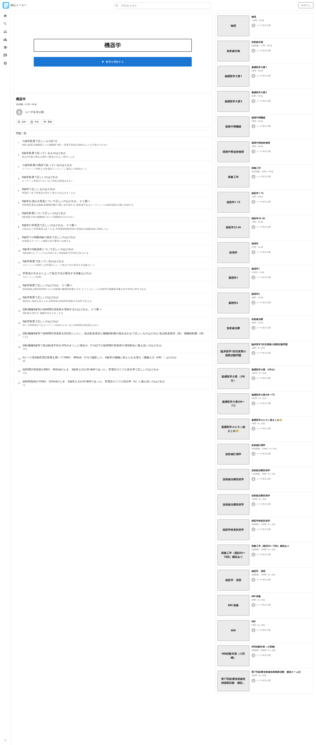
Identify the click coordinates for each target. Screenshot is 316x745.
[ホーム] (5, 16)
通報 (50, 122)
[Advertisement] (264, 719)
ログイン (306, 5)
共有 (37, 122)
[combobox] (164, 5)
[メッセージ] (5, 55)
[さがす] (5, 24)
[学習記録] (5, 39)
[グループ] (5, 32)
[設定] (5, 63)
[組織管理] (5, 47)
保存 (24, 122)
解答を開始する (115, 61)
